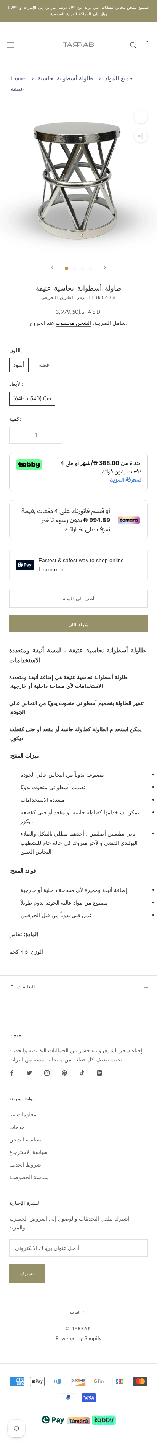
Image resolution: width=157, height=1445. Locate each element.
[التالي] (105, 267)
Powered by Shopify (78, 1338)
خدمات (17, 1127)
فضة (44, 365)
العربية (75, 1312)
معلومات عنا (23, 1114)
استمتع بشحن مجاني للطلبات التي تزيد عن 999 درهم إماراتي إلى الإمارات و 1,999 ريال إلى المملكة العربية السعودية (78, 11)
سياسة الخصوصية (29, 1177)
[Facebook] (11, 1072)
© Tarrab (78, 1328)
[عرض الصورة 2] (74, 268)
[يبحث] (133, 44)
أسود (18, 365)
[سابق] (52, 267)
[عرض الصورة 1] (66, 268)
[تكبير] (140, 116)
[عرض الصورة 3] (82, 268)
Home (18, 78)
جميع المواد (119, 78)
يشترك (27, 1273)
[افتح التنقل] (10, 45)
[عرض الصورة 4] (90, 268)
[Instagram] (47, 1072)
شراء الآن (78, 624)
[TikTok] (82, 1072)
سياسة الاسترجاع (28, 1152)
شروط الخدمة (25, 1164)
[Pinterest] (64, 1072)
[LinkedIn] (99, 1072)
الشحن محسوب (73, 323)
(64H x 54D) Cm (32, 398)
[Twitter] (29, 1072)
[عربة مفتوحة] (147, 44)
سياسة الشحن (25, 1139)
